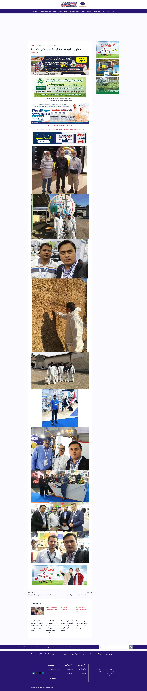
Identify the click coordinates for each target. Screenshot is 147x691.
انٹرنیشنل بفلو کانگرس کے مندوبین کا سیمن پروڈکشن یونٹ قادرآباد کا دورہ (37, 625)
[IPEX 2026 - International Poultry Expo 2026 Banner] (60, 65)
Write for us (56, 647)
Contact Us (79, 647)
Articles (89, 11)
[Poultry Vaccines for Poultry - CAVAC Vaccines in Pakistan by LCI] (60, 113)
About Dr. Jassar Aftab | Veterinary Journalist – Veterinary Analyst (32, 647)
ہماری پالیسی (82, 669)
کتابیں (54, 11)
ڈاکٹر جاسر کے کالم (46, 11)
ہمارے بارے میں (82, 665)
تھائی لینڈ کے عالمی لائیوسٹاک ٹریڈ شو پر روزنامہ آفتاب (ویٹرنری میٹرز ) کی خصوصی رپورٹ (60, 129)
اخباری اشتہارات (74, 11)
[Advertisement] (73, 25)
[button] (118, 4)
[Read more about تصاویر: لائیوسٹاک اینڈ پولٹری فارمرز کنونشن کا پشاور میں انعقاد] (82, 609)
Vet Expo (35, 11)
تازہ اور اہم (106, 11)
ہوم (113, 11)
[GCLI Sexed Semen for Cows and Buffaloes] (60, 86)
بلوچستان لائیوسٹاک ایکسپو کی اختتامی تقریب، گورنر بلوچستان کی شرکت (67, 625)
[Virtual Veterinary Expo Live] (60, 138)
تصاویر (65, 11)
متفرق (82, 11)
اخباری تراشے (97, 11)
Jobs (60, 11)
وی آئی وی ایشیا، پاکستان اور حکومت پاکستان (60, 125)
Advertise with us (67, 647)
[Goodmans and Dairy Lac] (59, 575)
